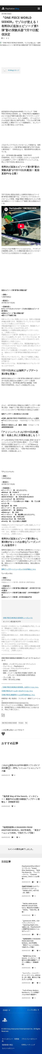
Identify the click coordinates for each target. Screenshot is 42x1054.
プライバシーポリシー (29, 1039)
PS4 (26, 723)
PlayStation (12, 8)
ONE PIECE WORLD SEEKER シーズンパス (18, 618)
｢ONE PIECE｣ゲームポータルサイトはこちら (17, 691)
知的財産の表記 (7, 1045)
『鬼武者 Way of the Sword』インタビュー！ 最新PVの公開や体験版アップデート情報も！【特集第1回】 (20, 799)
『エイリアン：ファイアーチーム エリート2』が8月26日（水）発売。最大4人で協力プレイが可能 (31, 976)
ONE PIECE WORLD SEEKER (9, 723)
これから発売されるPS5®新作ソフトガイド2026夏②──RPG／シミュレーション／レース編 (21, 768)
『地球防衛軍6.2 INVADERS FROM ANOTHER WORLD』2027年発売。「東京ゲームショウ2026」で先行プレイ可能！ (20, 830)
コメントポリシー (8, 1048)
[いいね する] (13, 775)
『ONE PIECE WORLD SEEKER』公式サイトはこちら (19, 687)
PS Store (21, 723)
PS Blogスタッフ (13, 70)
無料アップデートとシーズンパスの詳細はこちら (18, 569)
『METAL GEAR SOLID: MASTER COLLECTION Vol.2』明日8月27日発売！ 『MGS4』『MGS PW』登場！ (31, 907)
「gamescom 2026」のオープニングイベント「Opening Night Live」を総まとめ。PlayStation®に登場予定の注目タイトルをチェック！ (31, 926)
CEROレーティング (28, 1045)
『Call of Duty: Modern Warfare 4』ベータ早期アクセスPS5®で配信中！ (30, 992)
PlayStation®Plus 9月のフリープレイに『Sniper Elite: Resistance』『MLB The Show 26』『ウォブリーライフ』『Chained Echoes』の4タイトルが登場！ (31, 872)
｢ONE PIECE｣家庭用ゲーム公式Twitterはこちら (18, 695)
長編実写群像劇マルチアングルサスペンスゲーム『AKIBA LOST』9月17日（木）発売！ (30, 889)
